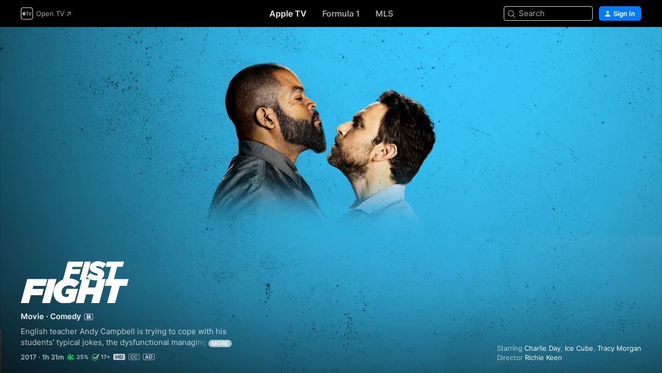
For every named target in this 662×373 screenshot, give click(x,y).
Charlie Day (542, 348)
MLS (384, 13)
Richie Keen (543, 357)
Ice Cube (579, 348)
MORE (220, 343)
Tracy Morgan (619, 348)
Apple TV (288, 13)
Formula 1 (341, 13)
